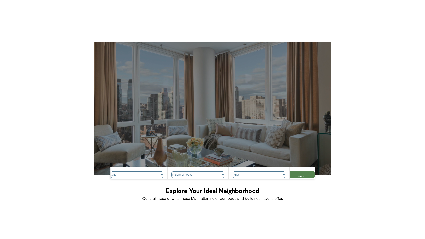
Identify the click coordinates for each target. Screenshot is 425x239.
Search (302, 176)
